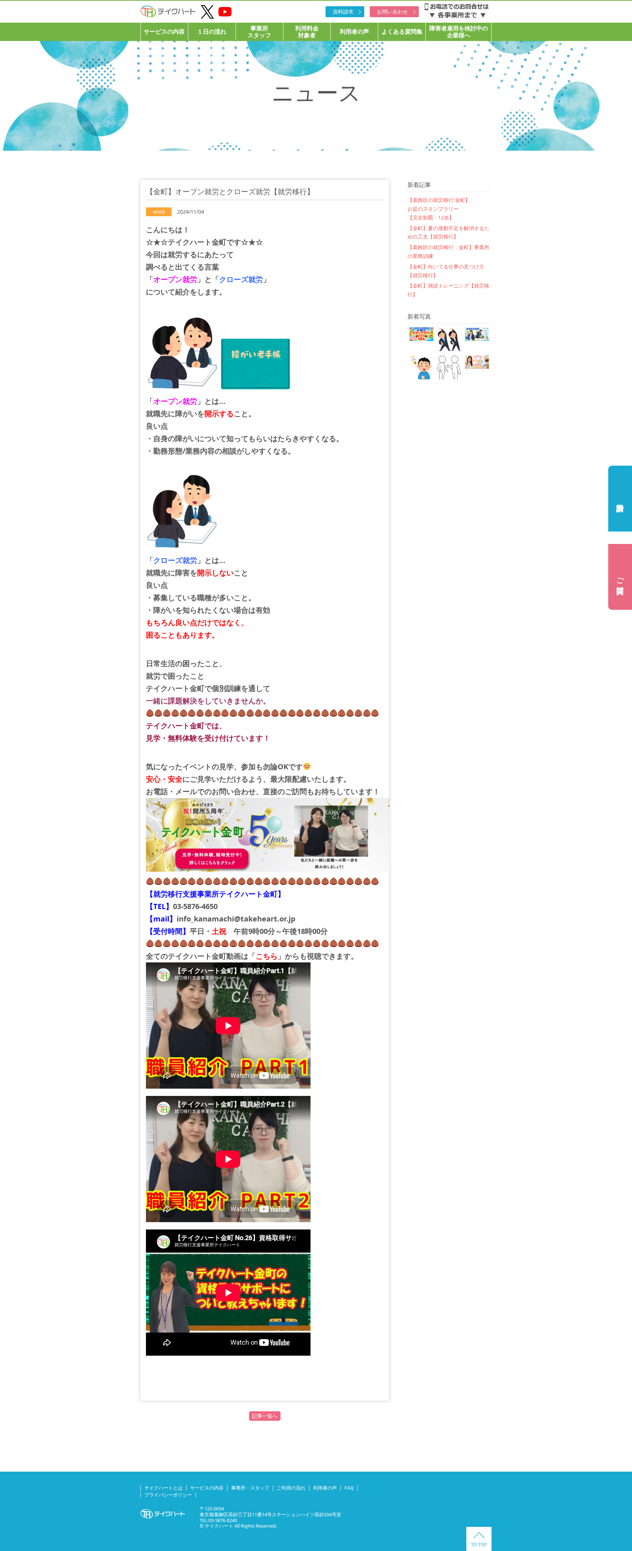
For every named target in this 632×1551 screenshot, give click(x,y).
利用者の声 (354, 31)
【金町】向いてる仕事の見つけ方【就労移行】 (445, 271)
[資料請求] (620, 499)
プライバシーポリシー (168, 1494)
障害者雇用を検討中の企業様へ (458, 31)
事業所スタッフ (259, 31)
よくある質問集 (401, 31)
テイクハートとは (163, 1487)
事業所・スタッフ (250, 1487)
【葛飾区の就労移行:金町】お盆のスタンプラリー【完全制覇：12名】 (438, 208)
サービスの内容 (164, 31)
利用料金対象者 (307, 31)
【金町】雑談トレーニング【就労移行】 (448, 290)
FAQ (349, 1487)
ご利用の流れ (291, 1487)
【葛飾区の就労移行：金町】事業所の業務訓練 (448, 251)
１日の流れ (211, 31)
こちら (267, 956)
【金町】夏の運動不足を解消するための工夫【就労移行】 (448, 232)
